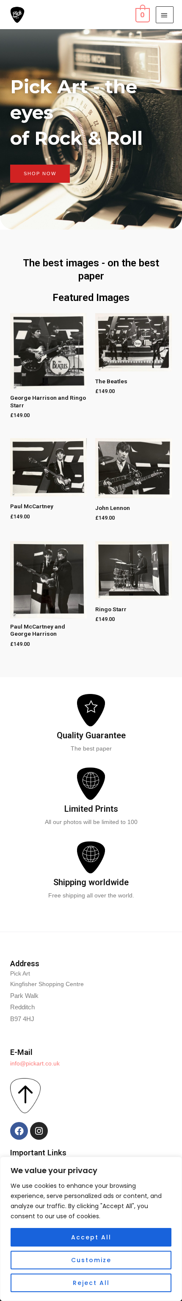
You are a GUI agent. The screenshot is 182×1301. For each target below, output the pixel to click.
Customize (91, 1260)
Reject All (91, 1283)
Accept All (91, 1237)
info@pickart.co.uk (35, 1063)
